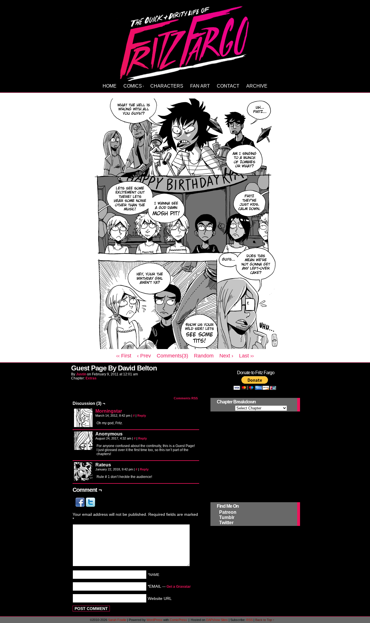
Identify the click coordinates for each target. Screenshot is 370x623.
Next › (226, 356)
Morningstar (108, 411)
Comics (133, 86)
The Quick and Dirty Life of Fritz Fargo (186, 42)
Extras (91, 378)
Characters (166, 86)
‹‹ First (123, 356)
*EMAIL (169, 586)
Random (204, 356)
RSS (249, 620)
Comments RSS (186, 398)
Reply (141, 415)
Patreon (227, 512)
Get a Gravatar (178, 587)
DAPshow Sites (217, 620)
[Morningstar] (83, 425)
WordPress (154, 620)
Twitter (226, 522)
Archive (256, 86)
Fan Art (200, 86)
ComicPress (178, 620)
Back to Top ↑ (265, 620)
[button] (80, 505)
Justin (81, 374)
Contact (228, 86)
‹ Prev (144, 356)
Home (109, 86)
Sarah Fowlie (117, 620)
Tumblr (226, 517)
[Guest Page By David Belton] (185, 347)
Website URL (160, 598)
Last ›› (246, 356)
